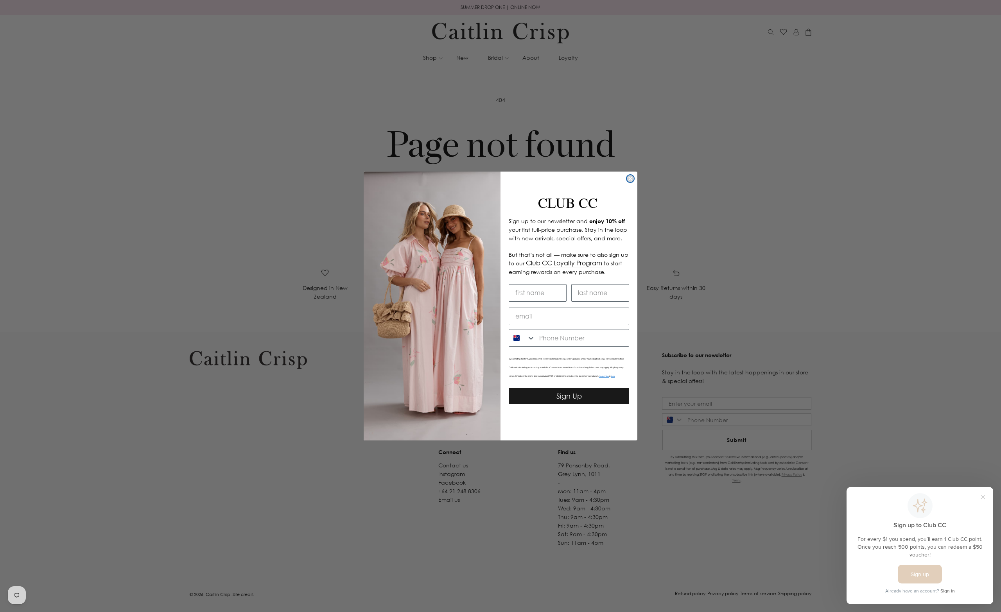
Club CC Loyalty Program (564, 263)
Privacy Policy (604, 376)
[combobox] (522, 337)
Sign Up (569, 396)
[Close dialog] (630, 179)
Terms (613, 376)
